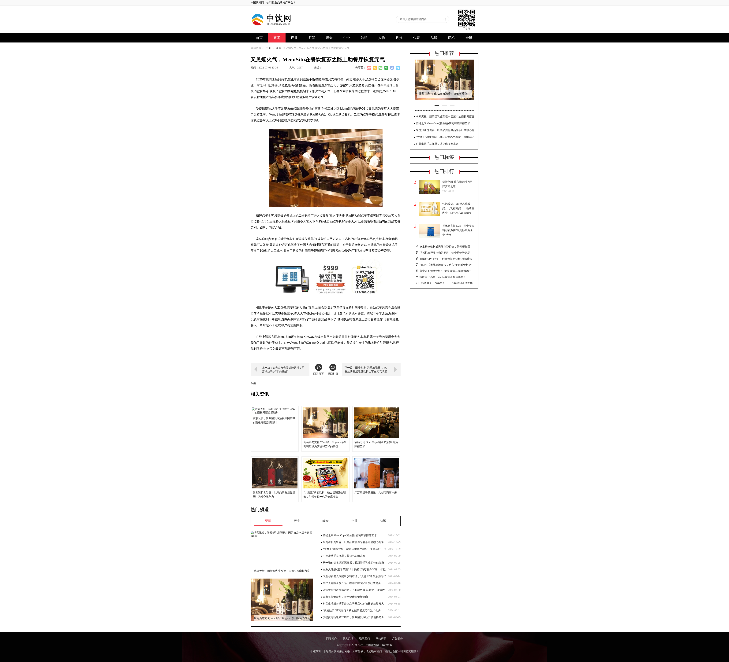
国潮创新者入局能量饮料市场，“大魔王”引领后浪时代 (354, 576)
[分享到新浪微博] (369, 68)
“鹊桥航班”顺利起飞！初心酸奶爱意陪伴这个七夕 (352, 610)
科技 (399, 38)
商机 (451, 38)
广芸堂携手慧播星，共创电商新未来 (344, 555)
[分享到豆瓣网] (386, 68)
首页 (259, 38)
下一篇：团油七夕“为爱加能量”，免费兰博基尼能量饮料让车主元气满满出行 (366, 369)
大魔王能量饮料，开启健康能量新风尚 (345, 596)
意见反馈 (348, 638)
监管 (311, 38)
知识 (364, 38)
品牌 (434, 38)
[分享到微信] (380, 68)
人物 (381, 38)
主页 (268, 48)
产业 (294, 38)
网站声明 (381, 638)
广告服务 (397, 638)
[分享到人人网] (392, 68)
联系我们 (364, 638)
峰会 (329, 38)
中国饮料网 (372, 645)
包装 (416, 38)
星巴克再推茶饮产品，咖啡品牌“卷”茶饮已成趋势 (352, 583)
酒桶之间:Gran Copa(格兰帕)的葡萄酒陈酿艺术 (350, 535)
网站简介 (331, 638)
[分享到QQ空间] (374, 68)
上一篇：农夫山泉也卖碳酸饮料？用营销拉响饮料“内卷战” (283, 369)
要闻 (276, 38)
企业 (346, 38)
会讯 (468, 38)
